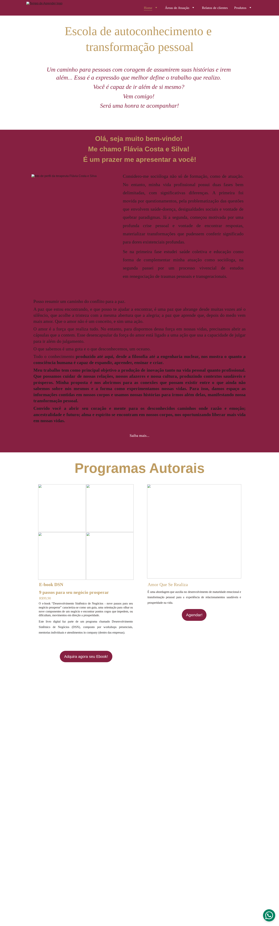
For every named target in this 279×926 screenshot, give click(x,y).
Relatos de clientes (215, 8)
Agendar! (194, 615)
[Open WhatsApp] (269, 915)
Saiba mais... (139, 435)
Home (148, 8)
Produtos (240, 8)
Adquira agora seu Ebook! (86, 656)
